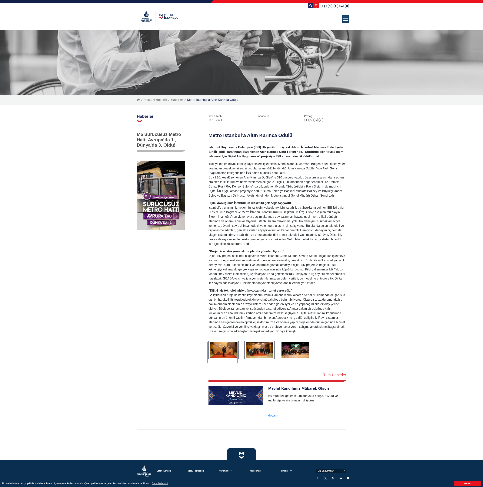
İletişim (284, 471)
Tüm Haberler (334, 375)
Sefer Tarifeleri (164, 471)
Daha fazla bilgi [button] (160, 483)
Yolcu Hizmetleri (155, 100)
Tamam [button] (467, 483)
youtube (347, 6)
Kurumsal (223, 471)
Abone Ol (263, 115)
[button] (345, 19)
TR (316, 5)
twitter (330, 6)
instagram (336, 6)
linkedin (341, 6)
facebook (324, 6)
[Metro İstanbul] (159, 16)
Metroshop (255, 471)
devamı (273, 415)
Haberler (177, 100)
